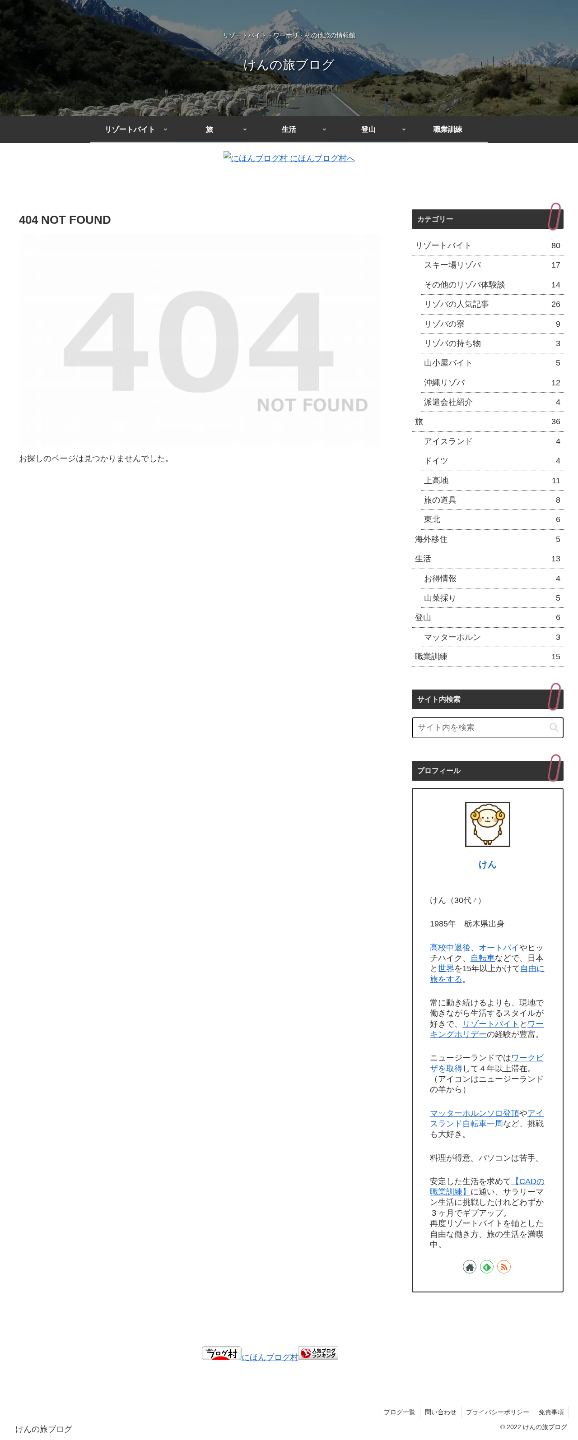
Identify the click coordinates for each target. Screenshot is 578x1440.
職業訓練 (487, 656)
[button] (554, 727)
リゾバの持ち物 (492, 343)
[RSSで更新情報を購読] (504, 1266)
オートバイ (499, 947)
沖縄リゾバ (492, 382)
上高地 (492, 480)
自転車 (483, 958)
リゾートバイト (487, 245)
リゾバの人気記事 (492, 304)
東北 (492, 519)
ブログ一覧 (399, 1412)
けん (488, 864)
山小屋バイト (492, 362)
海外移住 (487, 539)
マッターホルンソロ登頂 (474, 1113)
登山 (487, 617)
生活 (487, 558)
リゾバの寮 (492, 324)
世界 (446, 968)
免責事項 (551, 1412)
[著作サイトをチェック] (469, 1266)
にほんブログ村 (270, 1357)
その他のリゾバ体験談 (492, 284)
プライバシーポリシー (497, 1412)
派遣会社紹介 (492, 402)
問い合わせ (441, 1412)
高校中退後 (450, 947)
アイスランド (492, 441)
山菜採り (492, 597)
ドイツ (492, 460)
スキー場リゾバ (492, 264)
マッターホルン (492, 637)
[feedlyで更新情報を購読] (487, 1266)
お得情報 (492, 578)
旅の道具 (492, 500)
